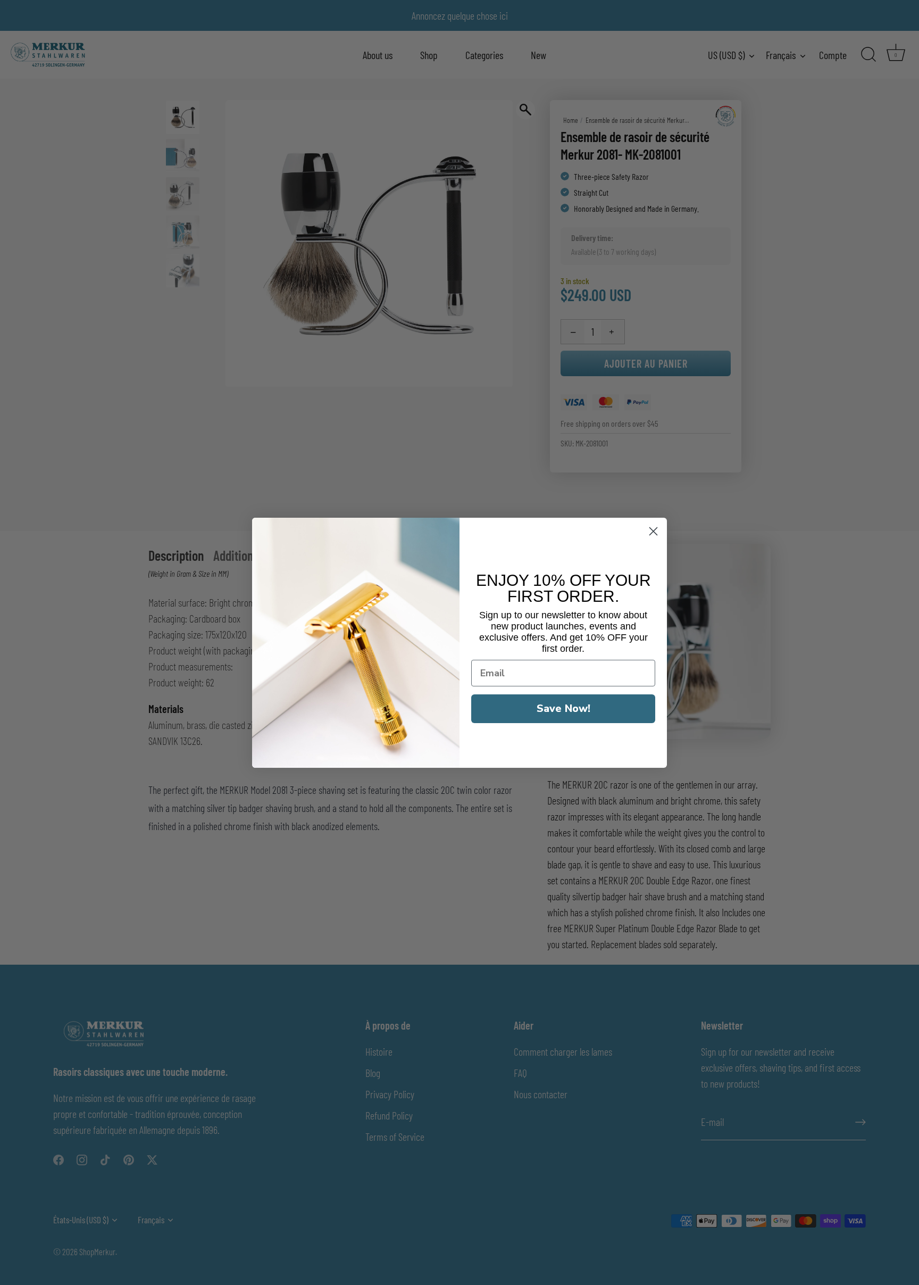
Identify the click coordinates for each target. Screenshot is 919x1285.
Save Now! (563, 708)
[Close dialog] (653, 531)
